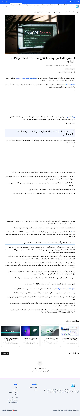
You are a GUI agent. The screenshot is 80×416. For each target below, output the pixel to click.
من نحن (41, 7)
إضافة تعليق (5, 353)
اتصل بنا (36, 389)
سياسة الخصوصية (33, 387)
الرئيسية (70, 4)
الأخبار (65, 4)
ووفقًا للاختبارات (70, 117)
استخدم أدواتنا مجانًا (15, 4)
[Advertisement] (40, 103)
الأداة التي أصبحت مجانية (68, 84)
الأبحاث (43, 4)
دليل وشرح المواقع (27, 4)
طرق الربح (36, 4)
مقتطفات (59, 4)
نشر (71, 231)
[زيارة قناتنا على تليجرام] (6, 6)
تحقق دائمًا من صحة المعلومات (66, 289)
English (3, 1)
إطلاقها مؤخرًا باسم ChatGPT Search (26, 78)
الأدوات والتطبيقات (51, 4)
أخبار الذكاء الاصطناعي (70, 12)
